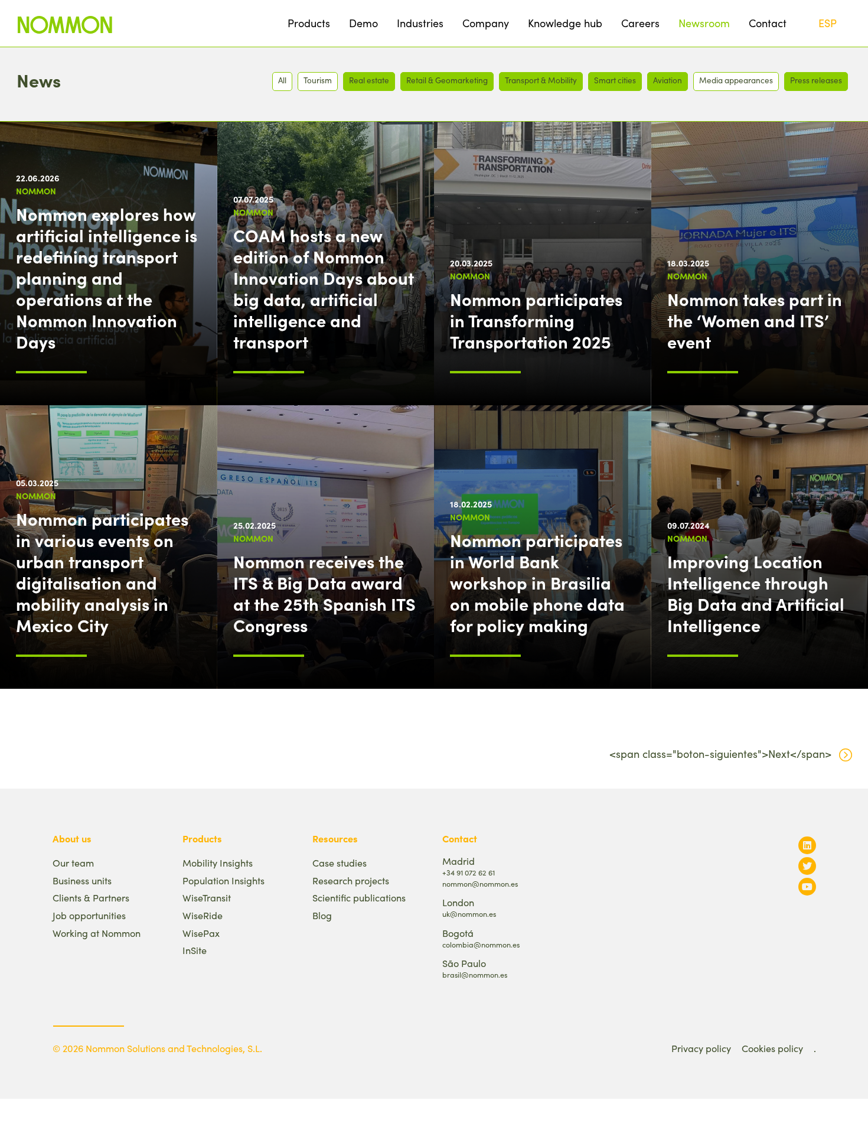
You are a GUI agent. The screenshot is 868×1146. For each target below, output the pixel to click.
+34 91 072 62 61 (468, 872)
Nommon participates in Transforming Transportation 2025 (536, 320)
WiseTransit (206, 897)
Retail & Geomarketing (447, 80)
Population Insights (223, 880)
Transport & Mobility (541, 80)
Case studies (339, 863)
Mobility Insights (217, 863)
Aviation (667, 80)
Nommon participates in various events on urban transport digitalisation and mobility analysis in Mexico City (102, 572)
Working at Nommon (97, 933)
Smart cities (615, 80)
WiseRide (202, 915)
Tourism (318, 80)
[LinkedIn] (807, 845)
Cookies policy (772, 1048)
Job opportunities (89, 915)
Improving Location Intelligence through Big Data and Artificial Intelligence (755, 593)
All (282, 80)
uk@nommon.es (469, 914)
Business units (82, 880)
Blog (322, 915)
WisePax (201, 933)
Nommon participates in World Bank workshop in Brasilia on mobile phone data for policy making (537, 582)
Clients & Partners (91, 897)
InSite (194, 950)
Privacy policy (701, 1048)
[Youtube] (807, 886)
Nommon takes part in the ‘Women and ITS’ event (754, 320)
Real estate (369, 80)
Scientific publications (359, 897)
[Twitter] (807, 866)
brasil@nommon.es (474, 974)
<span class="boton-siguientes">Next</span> (720, 754)
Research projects (350, 880)
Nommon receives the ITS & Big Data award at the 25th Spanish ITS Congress (324, 593)
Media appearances (736, 80)
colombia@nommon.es (481, 944)
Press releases (816, 80)
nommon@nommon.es (480, 883)
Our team (73, 863)
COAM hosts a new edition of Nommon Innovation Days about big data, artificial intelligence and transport (323, 288)
